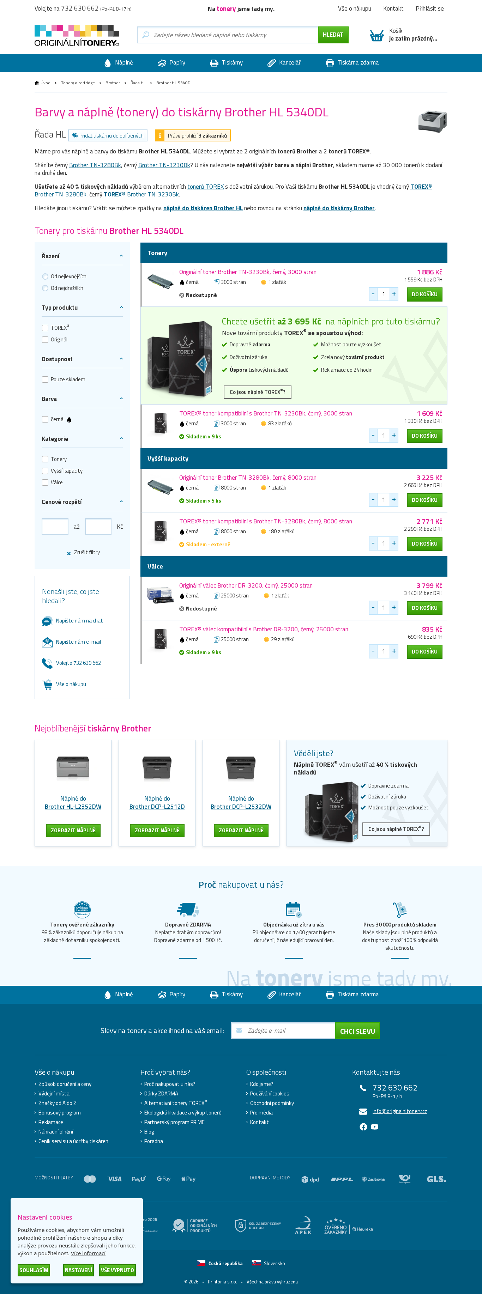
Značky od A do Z (57, 1103)
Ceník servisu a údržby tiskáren (73, 1141)
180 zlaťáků (281, 531)
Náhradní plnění (55, 1132)
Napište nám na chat (79, 620)
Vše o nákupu (71, 684)
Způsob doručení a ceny (64, 1084)
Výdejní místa (54, 1094)
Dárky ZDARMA (161, 1094)
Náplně (123, 62)
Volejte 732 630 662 (78, 663)
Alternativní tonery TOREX (175, 1103)
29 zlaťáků (283, 639)
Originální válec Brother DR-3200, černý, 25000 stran (246, 585)
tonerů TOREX (205, 186)
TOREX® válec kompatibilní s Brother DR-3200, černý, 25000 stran (263, 629)
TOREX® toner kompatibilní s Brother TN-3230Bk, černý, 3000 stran (265, 413)
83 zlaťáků (280, 423)
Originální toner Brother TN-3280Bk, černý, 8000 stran (248, 477)
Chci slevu (357, 1031)
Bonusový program (59, 1113)
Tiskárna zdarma (357, 62)
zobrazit (73, 830)
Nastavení (78, 1270)
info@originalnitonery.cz (400, 1111)
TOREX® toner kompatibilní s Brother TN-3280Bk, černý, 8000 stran (265, 521)
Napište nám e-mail (78, 642)
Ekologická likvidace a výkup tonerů (183, 1113)
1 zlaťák (277, 282)
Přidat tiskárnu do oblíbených (111, 136)
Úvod (45, 82)
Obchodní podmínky (272, 1103)
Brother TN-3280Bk (95, 165)
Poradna (153, 1141)
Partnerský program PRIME (174, 1122)
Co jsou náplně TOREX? (257, 391)
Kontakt (259, 1122)
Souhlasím (33, 1270)
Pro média (261, 1113)
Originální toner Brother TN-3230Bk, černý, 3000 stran (248, 272)
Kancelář (289, 62)
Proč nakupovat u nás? (169, 1084)
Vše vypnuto (117, 1270)
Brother (113, 82)
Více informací (88, 1253)
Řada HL (138, 82)
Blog (149, 1132)
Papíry (176, 62)
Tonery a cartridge (78, 82)
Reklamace (50, 1122)
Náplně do (73, 802)
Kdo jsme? (261, 1084)
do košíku (425, 294)
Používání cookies (269, 1094)
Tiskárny (231, 62)
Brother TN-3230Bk (164, 165)
